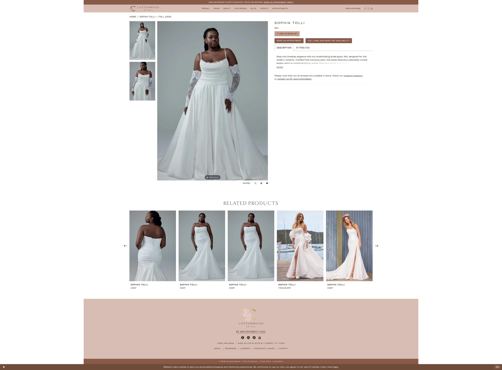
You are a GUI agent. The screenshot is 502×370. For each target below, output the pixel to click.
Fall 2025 (165, 17)
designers (230, 348)
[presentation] (152, 246)
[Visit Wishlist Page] (368, 8)
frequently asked (264, 348)
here (335, 367)
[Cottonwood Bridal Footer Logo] (251, 317)
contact (283, 348)
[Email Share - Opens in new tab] (267, 183)
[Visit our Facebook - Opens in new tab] (242, 337)
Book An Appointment (289, 41)
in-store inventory (353, 76)
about (217, 348)
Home (132, 17)
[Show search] (365, 8)
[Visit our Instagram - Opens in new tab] (248, 337)
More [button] (280, 67)
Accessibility (278, 361)
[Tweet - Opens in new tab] (255, 183)
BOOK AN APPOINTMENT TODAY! (278, 2)
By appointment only (251, 331)
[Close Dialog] (4, 367)
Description (284, 48)
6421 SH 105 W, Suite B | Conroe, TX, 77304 (261, 343)
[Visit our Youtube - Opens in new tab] (259, 337)
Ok (497, 367)
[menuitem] (206, 9)
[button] (371, 8)
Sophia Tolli (147, 17)
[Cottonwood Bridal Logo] (144, 8)
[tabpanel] (142, 41)
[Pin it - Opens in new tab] (261, 183)
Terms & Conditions (250, 361)
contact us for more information (294, 79)
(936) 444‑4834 (225, 343)
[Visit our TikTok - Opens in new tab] (254, 337)
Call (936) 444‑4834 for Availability (329, 41)
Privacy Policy (265, 361)
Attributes (303, 48)
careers (245, 348)
